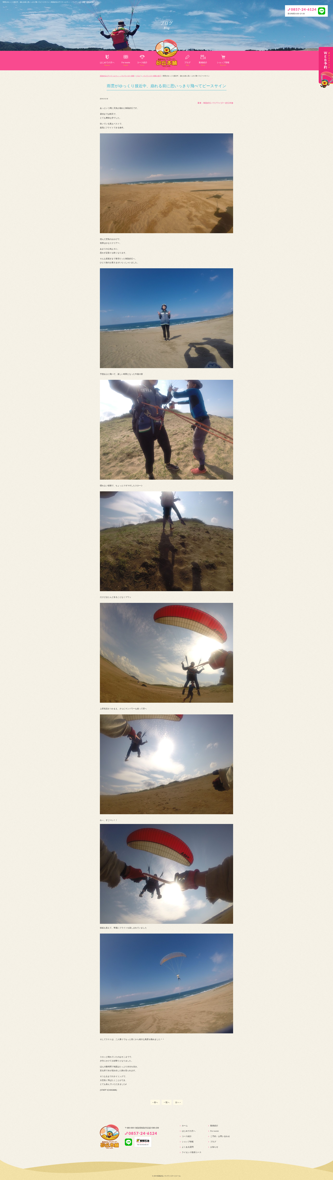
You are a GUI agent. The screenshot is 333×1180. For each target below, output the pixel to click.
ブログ (187, 63)
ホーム (185, 1126)
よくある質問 (188, 1147)
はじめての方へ (107, 63)
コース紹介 (142, 63)
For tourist (125, 63)
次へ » (178, 1102)
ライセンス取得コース (191, 1152)
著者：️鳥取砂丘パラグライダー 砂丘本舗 (215, 102)
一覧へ (166, 1102)
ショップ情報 (223, 63)
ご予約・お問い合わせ (220, 1136)
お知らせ (214, 1147)
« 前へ (155, 1102)
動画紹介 (203, 63)
